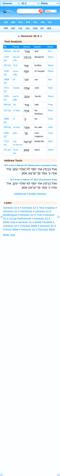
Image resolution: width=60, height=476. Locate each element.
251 (6, 65)
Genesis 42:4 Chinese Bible (20, 225)
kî (14, 118)
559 (6, 127)
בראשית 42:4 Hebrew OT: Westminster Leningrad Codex (30, 165)
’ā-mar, (16, 127)
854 (6, 104)
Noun (50, 57)
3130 (6, 71)
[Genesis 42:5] (56, 223)
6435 (6, 133)
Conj (50, 118)
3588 (6, 118)
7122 (6, 141)
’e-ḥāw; (16, 110)
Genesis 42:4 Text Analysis (38, 207)
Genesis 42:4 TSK (30, 214)
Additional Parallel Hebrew (30, 193)
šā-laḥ (16, 88)
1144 (6, 57)
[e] (9, 51)
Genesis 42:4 (11, 207)
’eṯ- (14, 104)
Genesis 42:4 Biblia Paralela (35, 222)
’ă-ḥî (15, 65)
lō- (14, 79)
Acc (50, 51)
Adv (50, 79)
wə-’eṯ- (16, 51)
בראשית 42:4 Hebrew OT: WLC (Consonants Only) (33, 180)
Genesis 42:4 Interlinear (17, 211)
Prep (50, 104)
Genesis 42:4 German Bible (38, 229)
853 (6, 51)
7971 (6, 88)
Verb (50, 88)
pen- (15, 133)
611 (6, 149)
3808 (6, 79)
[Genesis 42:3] (4, 223)
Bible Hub (9, 235)
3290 (6, 96)
